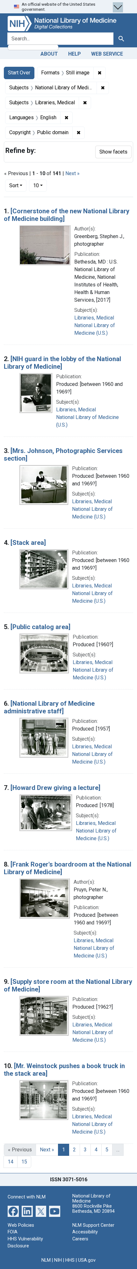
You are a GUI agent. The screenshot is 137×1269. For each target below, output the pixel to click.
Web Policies (21, 1225)
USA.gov (87, 1260)
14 (10, 1162)
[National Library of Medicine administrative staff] (49, 707)
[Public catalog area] (40, 627)
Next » (72, 173)
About (49, 54)
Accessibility (85, 1232)
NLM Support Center (93, 1225)
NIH (58, 1260)
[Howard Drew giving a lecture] (55, 788)
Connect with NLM (27, 1197)
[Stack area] (28, 542)
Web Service (107, 54)
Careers (80, 1239)
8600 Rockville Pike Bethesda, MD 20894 (93, 1209)
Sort (13, 185)
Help (74, 54)
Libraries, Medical (94, 318)
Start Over (19, 73)
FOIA (13, 1232)
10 (40, 185)
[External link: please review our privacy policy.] (13, 1211)
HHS (70, 1260)
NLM (46, 1260)
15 (24, 1162)
